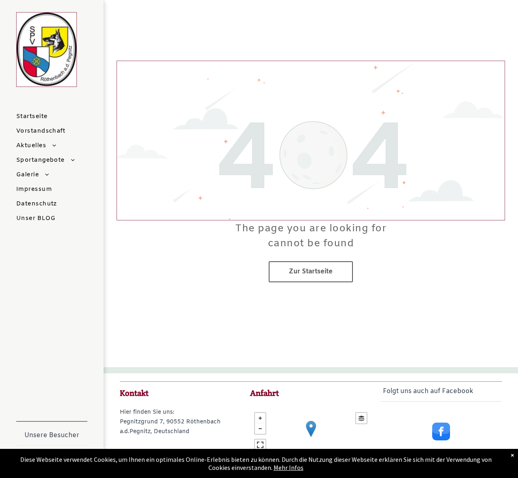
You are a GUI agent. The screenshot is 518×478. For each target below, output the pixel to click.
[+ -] (311, 437)
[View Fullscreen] (260, 445)
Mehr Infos (289, 467)
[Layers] (361, 418)
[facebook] (441, 432)
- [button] (260, 428)
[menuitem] (61, 116)
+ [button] (260, 418)
